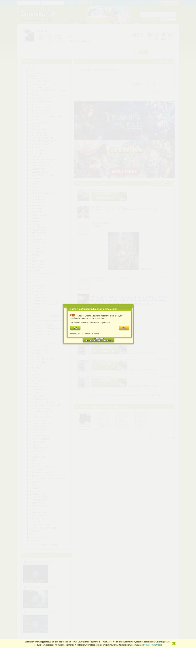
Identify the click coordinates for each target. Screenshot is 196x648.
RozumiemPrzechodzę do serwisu (98, 339)
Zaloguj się (75, 334)
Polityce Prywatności (152, 645)
